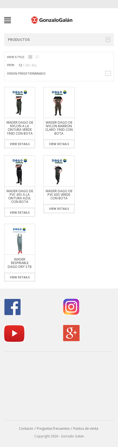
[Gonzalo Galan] (52, 19)
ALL (34, 65)
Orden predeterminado (26, 73)
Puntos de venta (85, 428)
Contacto (26, 428)
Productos (19, 39)
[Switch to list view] (37, 57)
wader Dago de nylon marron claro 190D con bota (59, 128)
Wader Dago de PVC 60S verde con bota (59, 194)
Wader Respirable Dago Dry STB (20, 263)
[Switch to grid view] (30, 57)
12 (20, 65)
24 (27, 65)
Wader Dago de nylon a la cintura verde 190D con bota (19, 128)
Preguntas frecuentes (53, 428)
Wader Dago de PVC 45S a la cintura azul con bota (19, 196)
